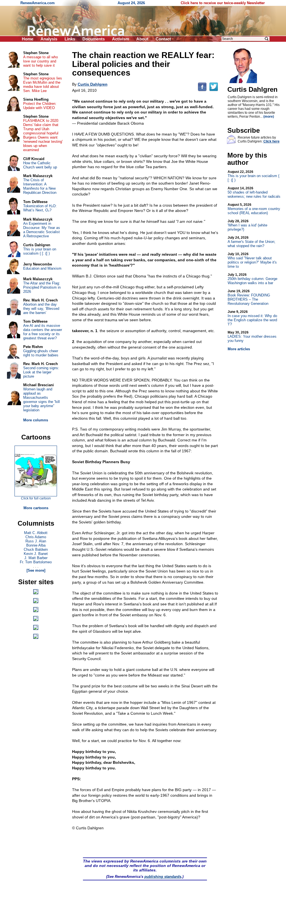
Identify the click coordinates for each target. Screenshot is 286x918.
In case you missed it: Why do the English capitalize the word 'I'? (252, 318)
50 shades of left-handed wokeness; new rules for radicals (254, 192)
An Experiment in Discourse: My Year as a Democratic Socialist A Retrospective (41, 229)
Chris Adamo (35, 537)
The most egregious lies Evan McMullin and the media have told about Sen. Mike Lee (42, 84)
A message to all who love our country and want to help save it (40, 61)
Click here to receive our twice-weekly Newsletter (223, 3)
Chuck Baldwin (36, 549)
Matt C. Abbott (35, 533)
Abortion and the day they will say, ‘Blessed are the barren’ (41, 308)
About (142, 39)
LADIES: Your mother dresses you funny (252, 336)
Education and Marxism (42, 268)
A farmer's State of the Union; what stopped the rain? (251, 242)
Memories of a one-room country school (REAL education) (254, 209)
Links (70, 39)
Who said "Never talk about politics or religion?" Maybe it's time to (252, 260)
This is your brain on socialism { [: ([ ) (253, 176)
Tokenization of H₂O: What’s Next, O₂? (40, 208)
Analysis (48, 39)
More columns (35, 420)
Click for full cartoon (36, 498)
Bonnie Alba (36, 545)
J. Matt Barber (35, 558)
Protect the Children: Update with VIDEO (39, 106)
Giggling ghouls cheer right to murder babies (40, 353)
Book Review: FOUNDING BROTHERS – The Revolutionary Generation (249, 297)
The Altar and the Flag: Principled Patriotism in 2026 (42, 287)
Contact (163, 39)
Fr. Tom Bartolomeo (36, 562)
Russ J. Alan (35, 541)
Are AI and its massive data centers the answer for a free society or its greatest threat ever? (42, 331)
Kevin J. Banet (36, 554)
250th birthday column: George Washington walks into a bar (252, 279)
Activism (120, 39)
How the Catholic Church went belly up (40, 165)
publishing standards (162, 876)
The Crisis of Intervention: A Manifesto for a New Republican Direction (39, 186)
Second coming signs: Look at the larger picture (41, 372)
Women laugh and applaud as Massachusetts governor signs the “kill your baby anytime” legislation (41, 399)
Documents (93, 39)
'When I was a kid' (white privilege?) (247, 225)
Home (27, 39)
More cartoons (35, 508)
